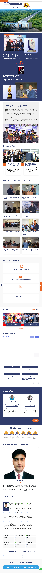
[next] (38, 337)
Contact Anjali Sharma (30, 405)
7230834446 (15, 7)
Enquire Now (40, 286)
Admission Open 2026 (15, 3)
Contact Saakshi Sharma (12, 405)
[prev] (36, 337)
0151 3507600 (16, 6)
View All (36, 382)
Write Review (36, 391)
